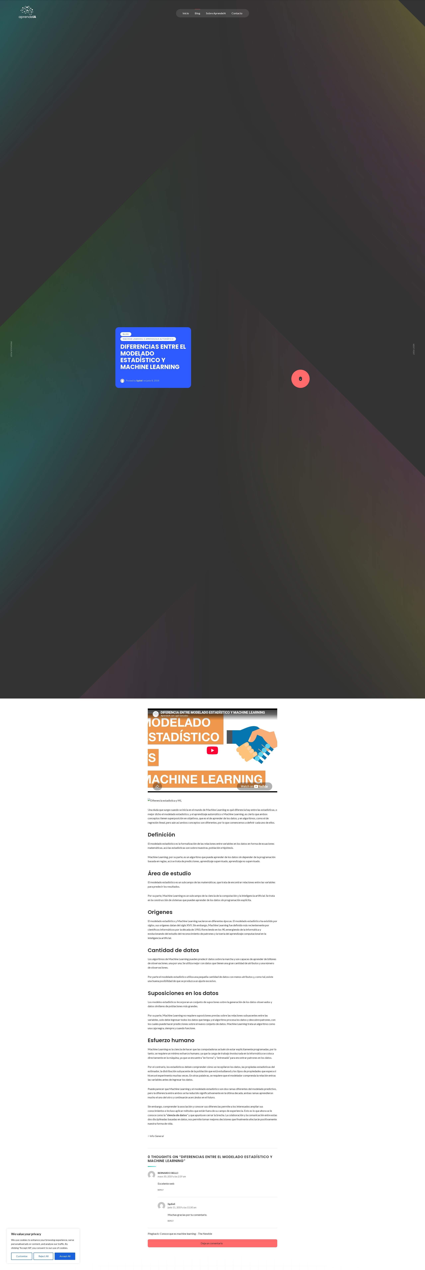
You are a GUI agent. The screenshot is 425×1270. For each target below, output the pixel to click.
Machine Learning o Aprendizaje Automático (148, 339)
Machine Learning (158, 857)
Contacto (237, 13)
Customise (21, 1256)
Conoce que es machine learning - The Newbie (186, 1233)
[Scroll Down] (300, 378)
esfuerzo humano (189, 1053)
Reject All (43, 1256)
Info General (157, 1136)
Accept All (65, 1256)
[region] (43, 1246)
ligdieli (139, 380)
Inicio (186, 13)
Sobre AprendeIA (216, 13)
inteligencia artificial (253, 895)
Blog (197, 13)
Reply (161, 1190)
